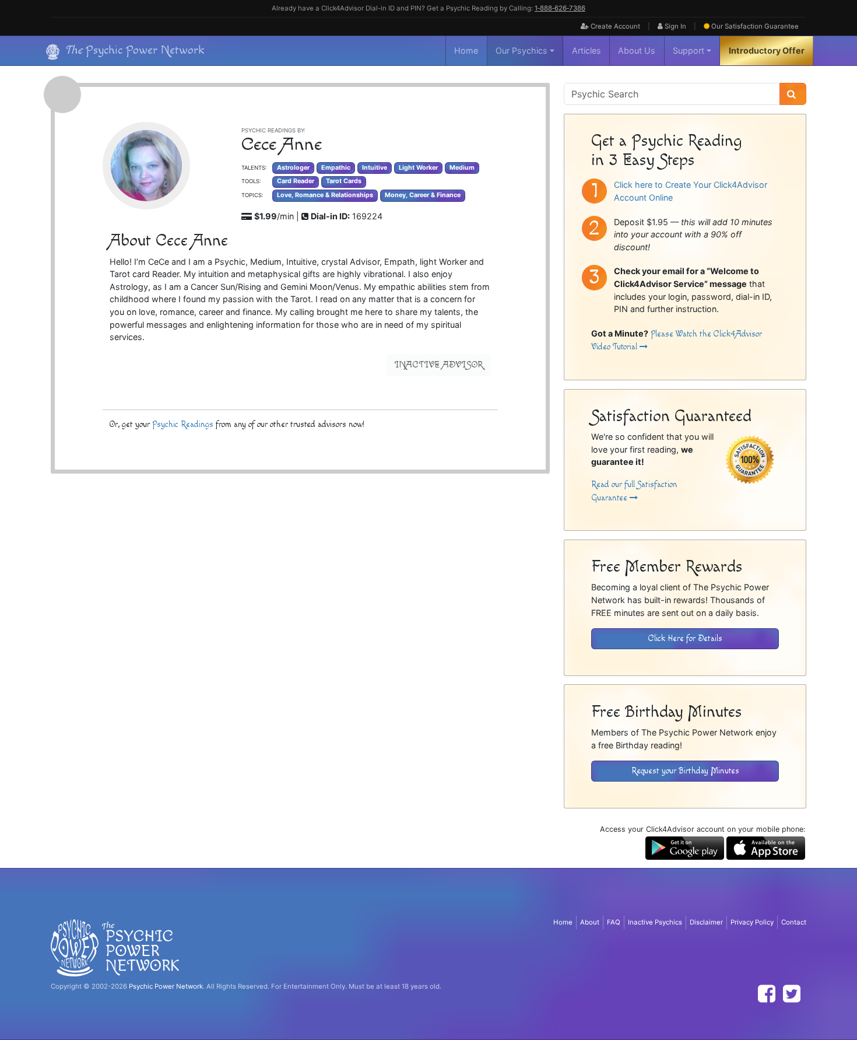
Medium (462, 167)
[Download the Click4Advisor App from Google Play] (684, 847)
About (589, 922)
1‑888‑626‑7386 (560, 8)
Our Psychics (521, 50)
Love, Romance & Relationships (325, 195)
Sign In (674, 26)
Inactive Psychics (655, 922)
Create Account (614, 26)
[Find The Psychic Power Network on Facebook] (766, 994)
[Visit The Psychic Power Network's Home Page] (115, 947)
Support (688, 50)
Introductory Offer (767, 50)
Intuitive (374, 167)
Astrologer (293, 167)
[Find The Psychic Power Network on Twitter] (791, 994)
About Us (636, 50)
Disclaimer (706, 922)
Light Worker (418, 167)
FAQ (613, 922)
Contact (793, 922)
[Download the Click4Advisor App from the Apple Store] (765, 847)
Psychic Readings (182, 424)
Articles (586, 50)
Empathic (335, 167)
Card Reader (295, 181)
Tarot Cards (343, 181)
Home (466, 50)
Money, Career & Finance (423, 195)
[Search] (792, 94)
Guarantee (755, 26)
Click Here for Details (685, 638)
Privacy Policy (752, 922)
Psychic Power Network (166, 986)
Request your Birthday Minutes (685, 771)
